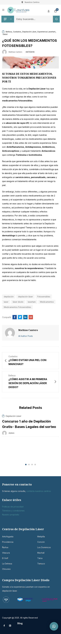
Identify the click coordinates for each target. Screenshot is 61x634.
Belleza (9, 32)
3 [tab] (32, 464)
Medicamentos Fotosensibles (17, 307)
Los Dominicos (44, 547)
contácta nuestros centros (38, 491)
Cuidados (17, 32)
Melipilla (41, 536)
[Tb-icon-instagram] (10, 626)
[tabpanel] (30, 425)
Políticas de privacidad (12, 506)
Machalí (40, 553)
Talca (39, 558)
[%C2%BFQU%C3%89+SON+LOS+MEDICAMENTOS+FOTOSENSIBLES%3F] (20, 317)
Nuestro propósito (10, 514)
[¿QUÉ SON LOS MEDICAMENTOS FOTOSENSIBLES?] (14, 317)
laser (6, 302)
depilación (9, 296)
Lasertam (9, 246)
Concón (41, 542)
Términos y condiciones (13, 510)
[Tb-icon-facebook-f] (5, 626)
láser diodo (18, 302)
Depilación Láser (29, 32)
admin (11, 433)
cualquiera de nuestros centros (30, 272)
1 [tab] (26, 464)
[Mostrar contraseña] (50, 27)
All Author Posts (25, 336)
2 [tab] (29, 464)
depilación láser (25, 296)
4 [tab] (35, 464)
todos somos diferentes (26, 191)
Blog (20, 623)
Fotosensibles (43, 296)
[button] (54, 626)
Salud (5, 34)
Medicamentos (47, 302)
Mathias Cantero (15, 52)
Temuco (41, 563)
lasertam (32, 302)
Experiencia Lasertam (46, 32)
